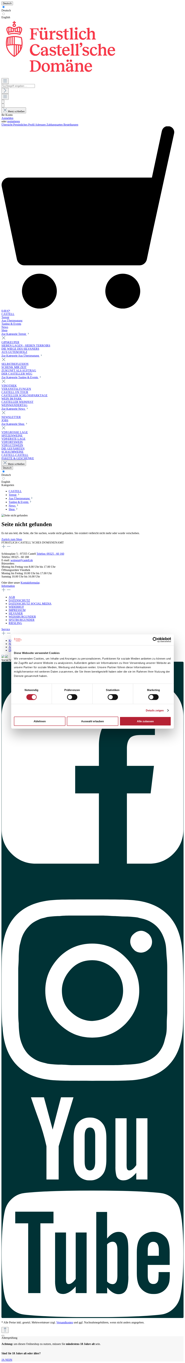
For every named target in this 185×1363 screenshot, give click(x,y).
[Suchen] (5, 91)
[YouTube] (92, 1207)
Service (5, 629)
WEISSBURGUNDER (22, 616)
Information (8, 585)
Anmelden (7, 118)
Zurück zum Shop (11, 539)
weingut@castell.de (21, 560)
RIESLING (15, 623)
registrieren (13, 121)
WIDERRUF (16, 606)
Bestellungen (70, 124)
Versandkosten (64, 1322)
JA (3, 1359)
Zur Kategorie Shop (13, 423)
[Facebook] (92, 771)
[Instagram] (92, 988)
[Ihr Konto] (2, 105)
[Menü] (5, 81)
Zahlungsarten (54, 124)
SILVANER (16, 613)
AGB (12, 597)
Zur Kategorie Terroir (14, 333)
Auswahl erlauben (92, 721)
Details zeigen (155, 710)
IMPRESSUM (17, 610)
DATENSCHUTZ (19, 600)
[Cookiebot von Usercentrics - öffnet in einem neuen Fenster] (155, 639)
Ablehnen (40, 721)
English (5, 17)
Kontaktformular (30, 582)
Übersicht (7, 124)
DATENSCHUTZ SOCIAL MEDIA (30, 603)
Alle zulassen (145, 721)
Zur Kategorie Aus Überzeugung (20, 355)
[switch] (72, 697)
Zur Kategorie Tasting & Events (20, 377)
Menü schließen (16, 111)
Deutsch (6, 10)
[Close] (2, 1335)
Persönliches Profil (24, 124)
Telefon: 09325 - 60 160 (50, 553)
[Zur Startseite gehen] (59, 76)
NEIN (8, 1359)
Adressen (40, 124)
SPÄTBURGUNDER (22, 619)
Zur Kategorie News (13, 408)
